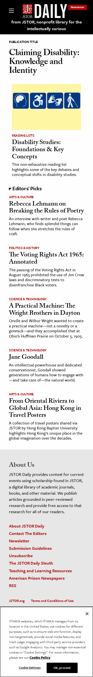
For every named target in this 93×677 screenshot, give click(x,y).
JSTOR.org (17, 600)
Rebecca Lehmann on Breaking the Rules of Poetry (46, 208)
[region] (46, 642)
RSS (12, 585)
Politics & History (24, 247)
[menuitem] (77, 7)
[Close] (87, 613)
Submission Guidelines (30, 548)
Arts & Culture (21, 196)
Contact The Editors (28, 533)
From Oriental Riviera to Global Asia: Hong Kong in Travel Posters (45, 408)
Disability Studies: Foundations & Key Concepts (38, 150)
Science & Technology (28, 298)
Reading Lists (23, 135)
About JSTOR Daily (26, 526)
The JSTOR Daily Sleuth (31, 563)
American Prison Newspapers (37, 578)
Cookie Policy (40, 657)
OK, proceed (62, 667)
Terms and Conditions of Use (52, 600)
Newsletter (78, 7)
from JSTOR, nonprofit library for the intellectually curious (46, 25)
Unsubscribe (21, 555)
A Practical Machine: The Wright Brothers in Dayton (44, 310)
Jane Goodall (26, 357)
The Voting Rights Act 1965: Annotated (46, 259)
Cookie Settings (30, 667)
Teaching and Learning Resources (40, 571)
